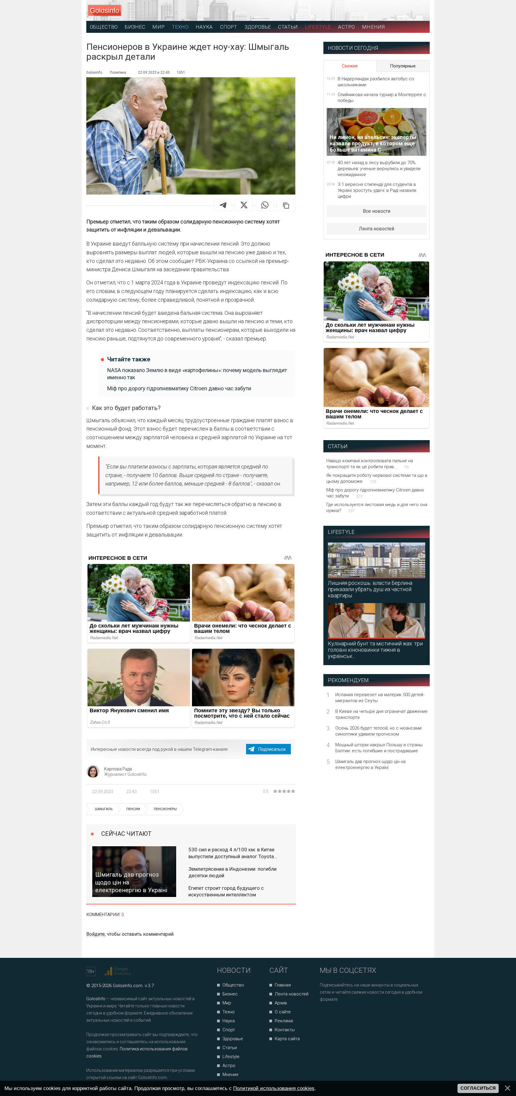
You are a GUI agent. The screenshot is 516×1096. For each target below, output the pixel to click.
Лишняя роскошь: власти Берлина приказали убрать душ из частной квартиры (370, 589)
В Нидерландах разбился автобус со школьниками (376, 81)
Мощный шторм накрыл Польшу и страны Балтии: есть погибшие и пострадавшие (379, 747)
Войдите (95, 934)
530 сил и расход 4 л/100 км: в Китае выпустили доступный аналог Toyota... (232, 853)
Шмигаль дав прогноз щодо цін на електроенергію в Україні (370, 764)
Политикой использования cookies (273, 1088)
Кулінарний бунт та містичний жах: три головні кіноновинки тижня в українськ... (375, 649)
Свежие (350, 66)
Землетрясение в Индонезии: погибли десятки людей (232, 872)
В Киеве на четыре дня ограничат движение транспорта (381, 714)
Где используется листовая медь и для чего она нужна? (376, 507)
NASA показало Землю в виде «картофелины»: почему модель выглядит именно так (197, 373)
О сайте (283, 1011)
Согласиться (478, 1088)
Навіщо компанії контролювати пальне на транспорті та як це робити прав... (369, 463)
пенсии (133, 809)
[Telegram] (223, 205)
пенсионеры (165, 809)
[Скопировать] (286, 205)
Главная (283, 985)
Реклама (284, 1020)
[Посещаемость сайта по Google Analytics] (118, 971)
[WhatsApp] (265, 205)
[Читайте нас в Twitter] (345, 1015)
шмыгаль (104, 809)
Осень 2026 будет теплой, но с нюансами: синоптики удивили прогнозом (378, 731)
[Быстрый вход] (419, 10)
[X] (244, 205)
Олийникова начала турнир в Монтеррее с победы (382, 97)
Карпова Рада (118, 769)
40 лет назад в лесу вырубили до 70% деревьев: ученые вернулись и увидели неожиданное (379, 168)
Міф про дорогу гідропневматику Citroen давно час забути (179, 388)
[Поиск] (398, 10)
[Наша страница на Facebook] (326, 1015)
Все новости (376, 211)
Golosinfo (104, 10)
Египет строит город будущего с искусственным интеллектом (226, 891)
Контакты (285, 1029)
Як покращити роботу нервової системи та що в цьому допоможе (376, 478)
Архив (281, 1003)
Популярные (403, 66)
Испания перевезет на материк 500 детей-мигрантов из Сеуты (379, 697)
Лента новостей (376, 229)
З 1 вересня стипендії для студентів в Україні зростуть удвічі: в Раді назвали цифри (377, 190)
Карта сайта (287, 1038)
